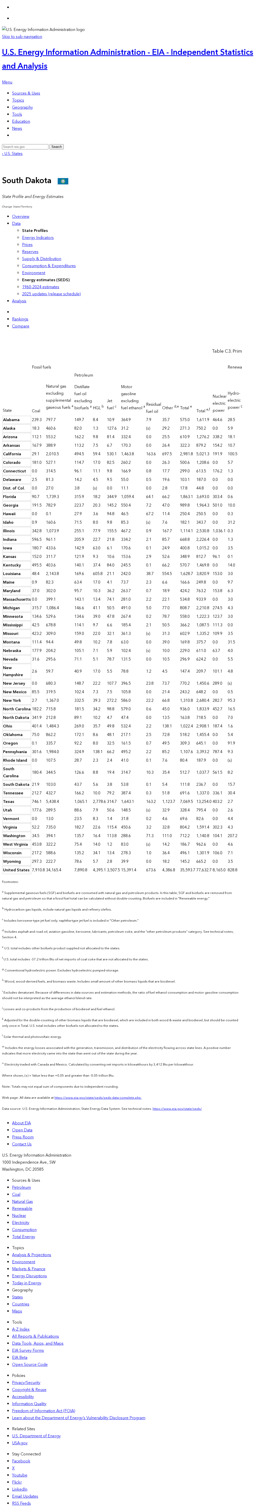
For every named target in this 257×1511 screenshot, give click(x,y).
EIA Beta (19, 1357)
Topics (18, 100)
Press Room (23, 1137)
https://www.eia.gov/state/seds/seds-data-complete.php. (98, 1097)
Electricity (20, 1222)
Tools (17, 114)
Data (16, 223)
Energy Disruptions (29, 1276)
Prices (27, 244)
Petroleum (21, 1187)
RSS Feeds (21, 1503)
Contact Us (22, 1144)
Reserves (30, 251)
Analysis (19, 301)
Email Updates (25, 1496)
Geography (22, 107)
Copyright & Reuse (29, 1389)
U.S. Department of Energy (36, 1436)
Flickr (17, 1482)
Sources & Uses (26, 93)
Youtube (19, 1475)
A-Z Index (21, 1329)
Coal (16, 1194)
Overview (20, 216)
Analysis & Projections (31, 1254)
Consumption (24, 1229)
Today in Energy (26, 1283)
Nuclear (19, 1215)
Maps (17, 1311)
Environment (33, 272)
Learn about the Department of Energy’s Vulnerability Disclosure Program (78, 1417)
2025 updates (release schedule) (51, 294)
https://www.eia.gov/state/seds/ (177, 1109)
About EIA (21, 1123)
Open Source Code (30, 1364)
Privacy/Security (26, 1382)
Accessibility (23, 1396)
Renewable (22, 1208)
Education (21, 121)
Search (56, 147)
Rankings (20, 319)
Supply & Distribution (41, 258)
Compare (20, 326)
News (17, 128)
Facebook (21, 1461)
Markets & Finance (28, 1269)
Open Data (22, 1130)
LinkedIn (19, 1489)
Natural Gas (22, 1201)
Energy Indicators (38, 237)
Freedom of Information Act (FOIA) (43, 1410)
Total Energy (23, 1236)
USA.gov (20, 1443)
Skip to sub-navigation (22, 36)
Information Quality (29, 1403)
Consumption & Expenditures (49, 265)
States (17, 1297)
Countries (20, 1304)
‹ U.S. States (12, 153)
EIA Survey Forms (28, 1350)
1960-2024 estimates (40, 287)
